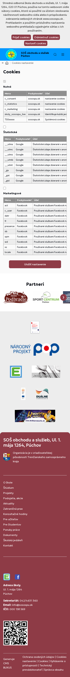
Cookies (43, 661)
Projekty (8, 493)
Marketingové (12, 193)
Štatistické (10, 132)
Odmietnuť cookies (46, 37)
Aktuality (8, 503)
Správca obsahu (53, 669)
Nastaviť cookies (35, 43)
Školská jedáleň (13, 540)
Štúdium (8, 487)
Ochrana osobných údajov (38, 656)
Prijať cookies (21, 37)
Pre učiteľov (10, 519)
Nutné (7, 86)
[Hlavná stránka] (6, 62)
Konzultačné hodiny (15, 514)
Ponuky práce (11, 529)
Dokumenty (10, 535)
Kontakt (8, 545)
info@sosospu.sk (22, 604)
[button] (55, 54)
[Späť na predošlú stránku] (3, 63)
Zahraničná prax (13, 508)
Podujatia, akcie (13, 498)
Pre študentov (12, 524)
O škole (8, 482)
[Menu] (63, 54)
